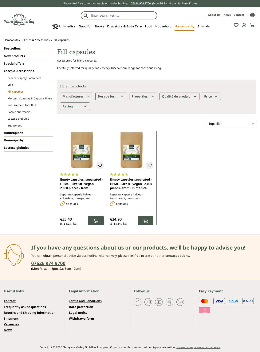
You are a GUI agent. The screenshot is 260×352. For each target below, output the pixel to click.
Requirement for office (22, 105)
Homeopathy (14, 140)
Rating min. (72, 106)
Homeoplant (13, 133)
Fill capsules (15, 91)
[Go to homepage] (19, 20)
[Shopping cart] (252, 25)
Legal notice (78, 312)
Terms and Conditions (85, 301)
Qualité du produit (176, 96)
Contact (239, 15)
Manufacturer (73, 96)
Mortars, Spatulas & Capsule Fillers (30, 98)
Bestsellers (12, 48)
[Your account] (244, 25)
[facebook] (137, 302)
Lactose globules (18, 118)
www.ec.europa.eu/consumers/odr (198, 347)
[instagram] (148, 302)
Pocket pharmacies (20, 112)
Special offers (14, 63)
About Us (214, 15)
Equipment (15, 125)
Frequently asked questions (25, 307)
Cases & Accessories (19, 71)
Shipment (11, 318)
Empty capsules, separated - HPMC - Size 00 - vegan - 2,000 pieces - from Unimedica (81, 184)
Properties (140, 96)
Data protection (81, 307)
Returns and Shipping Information (29, 312)
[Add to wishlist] (100, 165)
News (227, 15)
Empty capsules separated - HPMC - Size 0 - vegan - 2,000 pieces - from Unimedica (131, 183)
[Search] (86, 15)
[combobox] (123, 15)
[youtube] (159, 302)
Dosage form (108, 96)
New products (14, 56)
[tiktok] (169, 302)
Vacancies (11, 324)
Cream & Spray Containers (24, 78)
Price (208, 96)
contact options (177, 256)
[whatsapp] (180, 302)
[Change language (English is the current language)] (252, 14)
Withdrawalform (81, 318)
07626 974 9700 (141, 3)
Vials (11, 84)
